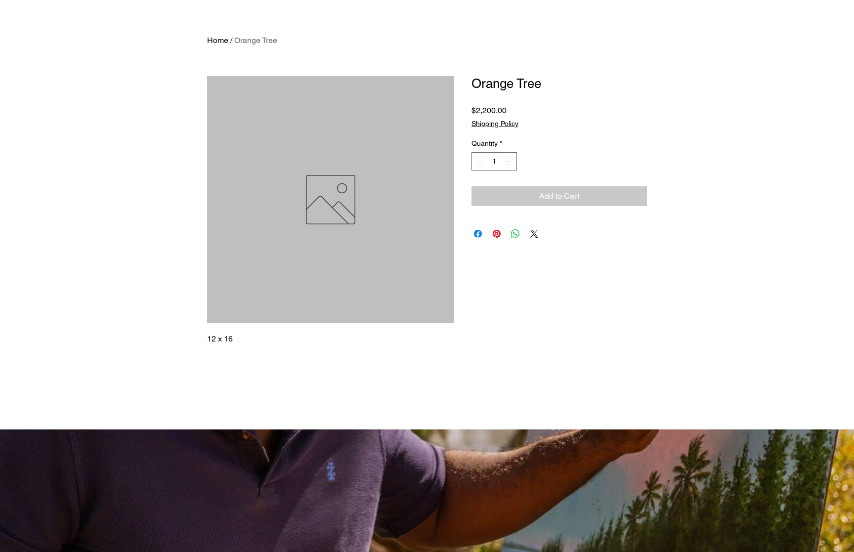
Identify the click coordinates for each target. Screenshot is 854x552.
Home (217, 40)
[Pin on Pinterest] (497, 234)
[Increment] (509, 161)
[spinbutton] (494, 161)
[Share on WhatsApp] (515, 234)
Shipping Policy (494, 123)
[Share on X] (534, 234)
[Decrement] (479, 161)
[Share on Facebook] (478, 234)
